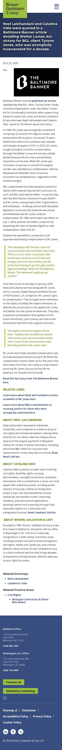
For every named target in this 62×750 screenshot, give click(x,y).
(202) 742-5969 (10, 670)
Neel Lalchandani (18, 578)
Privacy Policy (42, 716)
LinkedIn (5, 731)
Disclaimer (29, 710)
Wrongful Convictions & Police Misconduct (30, 601)
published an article (44, 100)
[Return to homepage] (15, 9)
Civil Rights (14, 595)
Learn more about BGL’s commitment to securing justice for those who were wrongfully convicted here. (27, 408)
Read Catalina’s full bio (42, 512)
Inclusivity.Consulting (20, 691)
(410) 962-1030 (10, 645)
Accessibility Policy (15, 716)
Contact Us (13, 682)
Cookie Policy (12, 722)
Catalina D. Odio (17, 583)
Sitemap (8, 710)
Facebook (13, 731)
